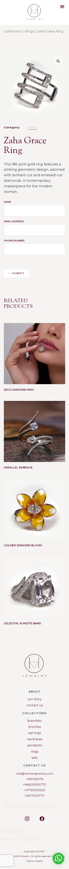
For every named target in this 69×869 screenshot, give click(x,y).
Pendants (34, 745)
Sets (35, 758)
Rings (29, 31)
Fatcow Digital (34, 860)
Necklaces (34, 739)
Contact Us (34, 705)
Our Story (35, 699)
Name (7, 201)
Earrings (34, 733)
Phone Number (14, 240)
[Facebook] (41, 818)
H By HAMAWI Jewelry (17, 856)
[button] (62, 6)
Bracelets (34, 721)
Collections (13, 31)
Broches (34, 727)
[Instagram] (27, 818)
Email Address (14, 221)
